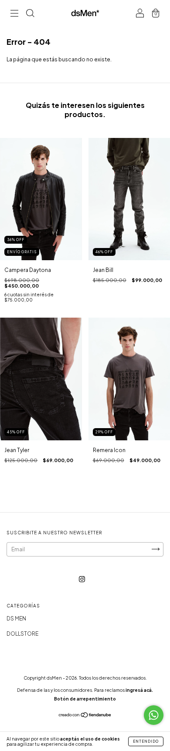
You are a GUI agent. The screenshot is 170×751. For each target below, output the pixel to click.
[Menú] (14, 14)
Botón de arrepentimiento (85, 698)
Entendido (146, 741)
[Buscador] (30, 14)
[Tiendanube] (85, 716)
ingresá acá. (139, 690)
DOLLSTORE (22, 633)
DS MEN (16, 618)
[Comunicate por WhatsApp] (153, 715)
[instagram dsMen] (82, 579)
